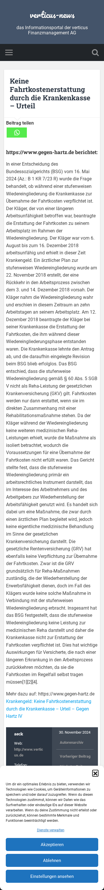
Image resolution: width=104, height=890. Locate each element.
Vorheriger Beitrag (75, 756)
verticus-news (52, 15)
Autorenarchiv (71, 742)
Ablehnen (52, 860)
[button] (95, 773)
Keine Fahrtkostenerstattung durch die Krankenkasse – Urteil (50, 93)
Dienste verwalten (50, 830)
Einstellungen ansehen (52, 876)
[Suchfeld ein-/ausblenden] (95, 52)
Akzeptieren (52, 844)
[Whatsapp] (17, 132)
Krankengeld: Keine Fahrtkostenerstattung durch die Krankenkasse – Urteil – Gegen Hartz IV (48, 709)
